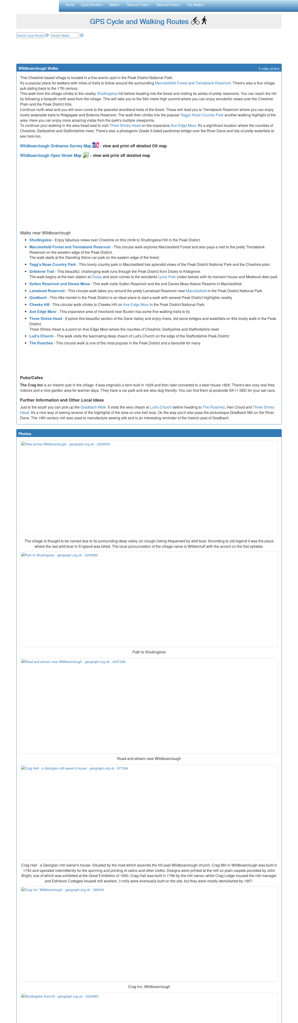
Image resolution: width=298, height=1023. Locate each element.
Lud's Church (41, 336)
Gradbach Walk (93, 407)
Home (70, 4)
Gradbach (38, 297)
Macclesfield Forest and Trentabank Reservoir (193, 83)
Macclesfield (196, 290)
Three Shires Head (125, 125)
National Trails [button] (137, 4)
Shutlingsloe (107, 93)
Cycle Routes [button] (91, 4)
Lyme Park (167, 276)
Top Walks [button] (194, 4)
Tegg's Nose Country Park (202, 115)
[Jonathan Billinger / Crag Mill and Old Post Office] (149, 812)
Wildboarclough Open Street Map (51, 155)
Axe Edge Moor (183, 125)
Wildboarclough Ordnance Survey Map (56, 146)
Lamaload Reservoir (47, 290)
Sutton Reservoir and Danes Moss (59, 283)
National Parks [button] (167, 4)
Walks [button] (113, 4)
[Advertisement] (149, 50)
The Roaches (41, 343)
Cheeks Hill (39, 304)
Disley (96, 276)
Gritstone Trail (41, 271)
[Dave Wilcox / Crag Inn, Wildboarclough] (149, 934)
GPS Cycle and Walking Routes (139, 21)
